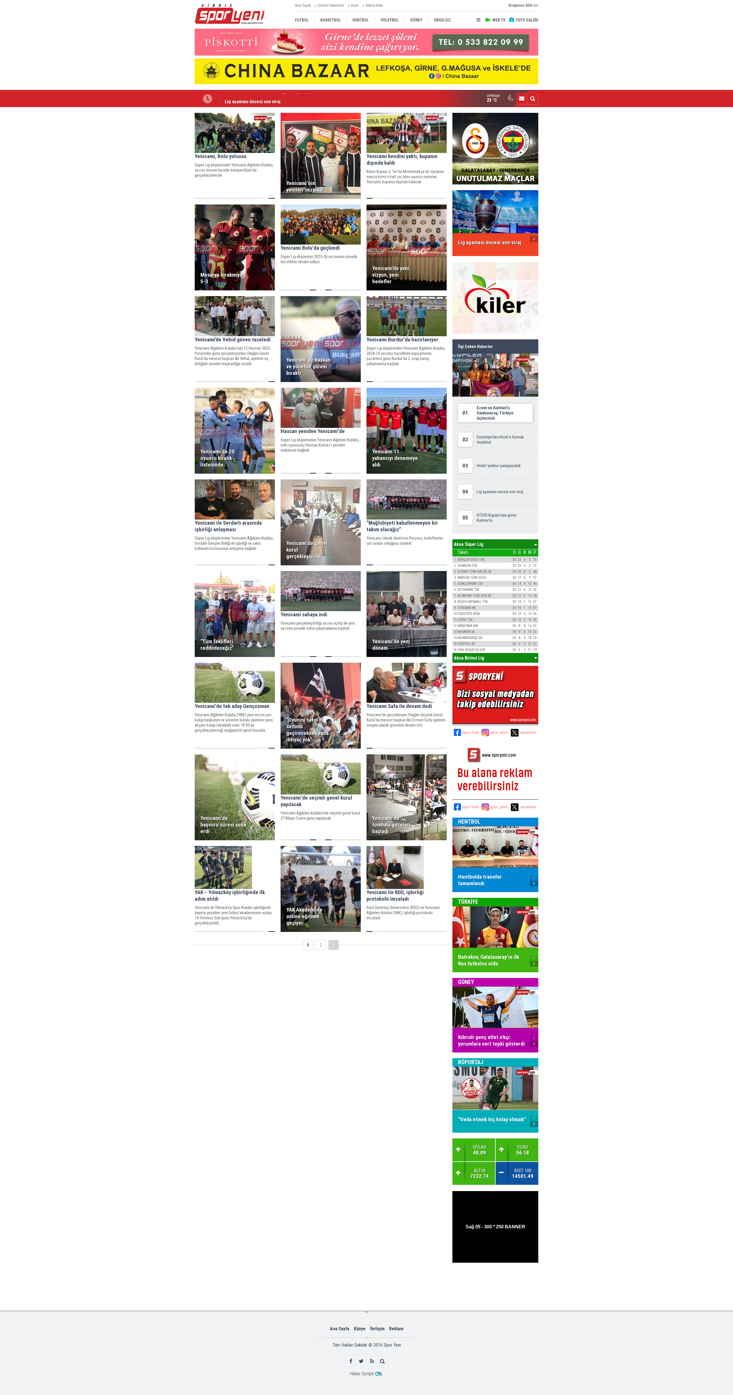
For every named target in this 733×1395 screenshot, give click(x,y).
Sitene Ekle (374, 5)
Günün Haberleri (331, 5)
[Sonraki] (333, 945)
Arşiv (354, 5)
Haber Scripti (362, 1373)
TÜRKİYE (468, 901)
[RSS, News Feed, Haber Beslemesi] (371, 1361)
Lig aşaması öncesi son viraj (252, 98)
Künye (360, 1328)
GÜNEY (466, 982)
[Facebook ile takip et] (350, 1361)
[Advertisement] (166, 198)
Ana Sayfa (303, 5)
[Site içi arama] (532, 98)
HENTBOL (469, 821)
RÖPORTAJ (470, 1062)
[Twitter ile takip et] (361, 1361)
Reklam (396, 1328)
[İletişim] (521, 98)
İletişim (377, 1328)
